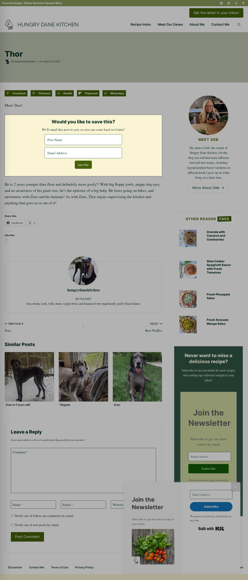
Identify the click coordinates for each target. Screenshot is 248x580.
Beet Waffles (153, 327)
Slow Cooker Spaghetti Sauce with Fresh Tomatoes (219, 266)
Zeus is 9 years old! (18, 404)
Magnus (65, 404)
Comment (20, 452)
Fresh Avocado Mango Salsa (217, 321)
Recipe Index (141, 24)
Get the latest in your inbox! (216, 13)
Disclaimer (15, 567)
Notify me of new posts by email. (37, 525)
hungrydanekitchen (25, 61)
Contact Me (220, 24)
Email (68, 505)
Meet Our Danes (170, 24)
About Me (197, 24)
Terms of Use (59, 567)
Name (18, 505)
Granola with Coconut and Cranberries (216, 235)
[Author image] (7, 61)
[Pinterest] (228, 3)
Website (118, 505)
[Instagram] (221, 3)
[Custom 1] (243, 3)
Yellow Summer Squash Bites (43, 3)
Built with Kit (211, 528)
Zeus (14, 327)
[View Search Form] (239, 24)
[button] (153, 546)
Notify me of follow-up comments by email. (44, 516)
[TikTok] (236, 3)
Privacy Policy (84, 567)
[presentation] (29, 377)
